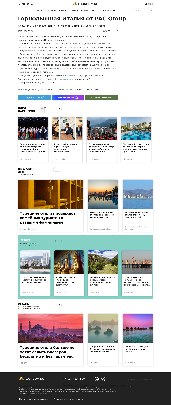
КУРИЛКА (73, 10)
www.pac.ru (65, 79)
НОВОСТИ (40, 10)
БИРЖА (62, 10)
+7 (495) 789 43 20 (74, 378)
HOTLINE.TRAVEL (88, 10)
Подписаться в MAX (66, 98)
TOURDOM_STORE (107, 10)
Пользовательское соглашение (68, 399)
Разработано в (139, 379)
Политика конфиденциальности (34, 399)
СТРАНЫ (52, 10)
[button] (55, 109)
